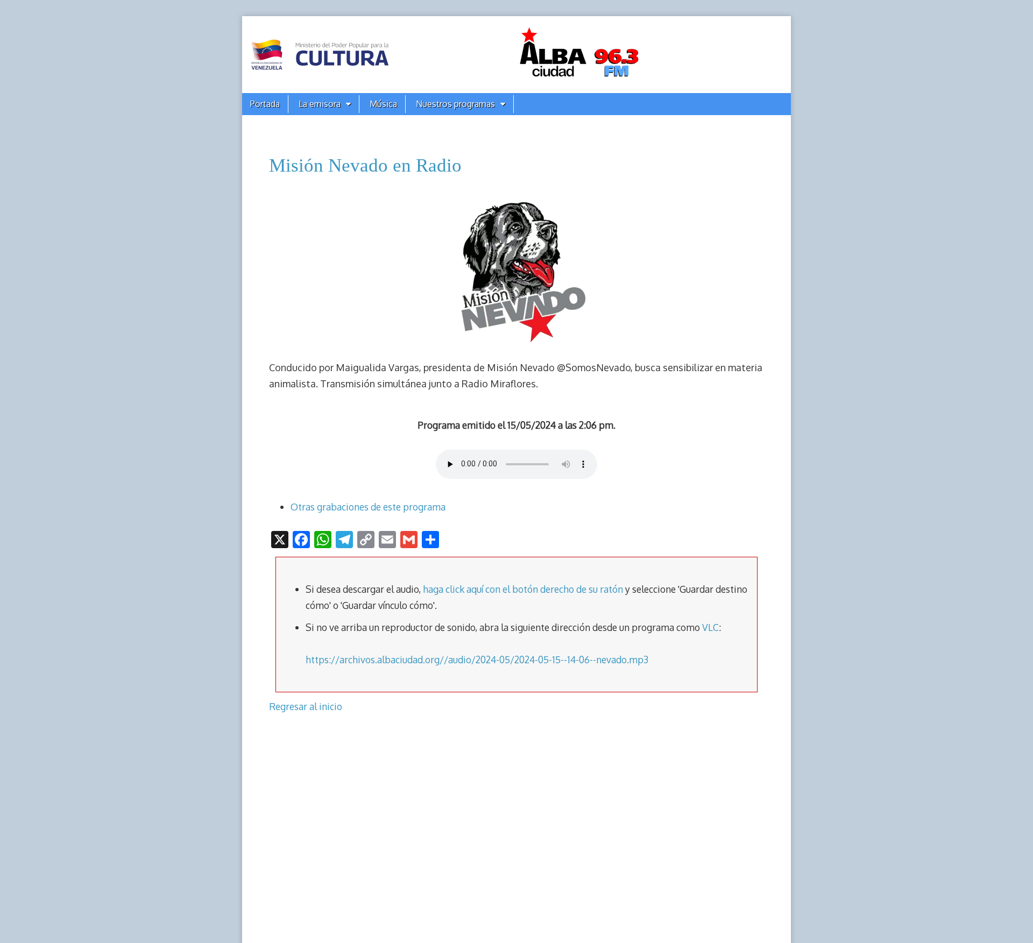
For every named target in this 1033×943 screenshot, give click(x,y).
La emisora (320, 103)
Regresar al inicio (305, 706)
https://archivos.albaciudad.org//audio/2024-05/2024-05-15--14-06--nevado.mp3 (477, 659)
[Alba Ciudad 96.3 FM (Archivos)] (516, 54)
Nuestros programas (455, 103)
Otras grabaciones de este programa (368, 507)
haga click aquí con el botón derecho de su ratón (523, 589)
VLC (710, 627)
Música (383, 103)
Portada (265, 103)
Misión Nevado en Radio (365, 165)
